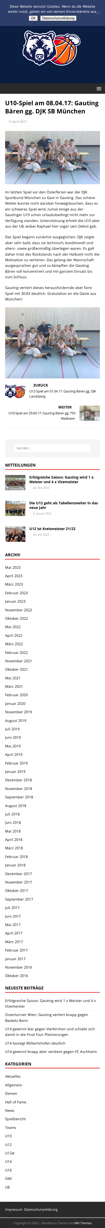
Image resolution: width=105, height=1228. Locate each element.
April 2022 (13, 635)
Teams (10, 1127)
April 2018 (13, 839)
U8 (7, 1187)
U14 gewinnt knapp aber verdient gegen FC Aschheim (51, 1051)
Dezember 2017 (18, 873)
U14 (8, 1161)
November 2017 (18, 882)
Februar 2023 (16, 592)
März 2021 (14, 686)
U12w (10, 1153)
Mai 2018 (13, 831)
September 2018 (19, 797)
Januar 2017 (15, 958)
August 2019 (15, 720)
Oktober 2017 (16, 890)
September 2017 (19, 899)
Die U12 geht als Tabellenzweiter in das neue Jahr (63, 505)
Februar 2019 (16, 763)
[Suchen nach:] (52, 448)
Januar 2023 (15, 601)
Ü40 (8, 1178)
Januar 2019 (15, 771)
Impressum (13, 1209)
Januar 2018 (15, 865)
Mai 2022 (13, 626)
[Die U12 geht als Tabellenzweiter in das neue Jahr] (15, 512)
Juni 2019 (13, 737)
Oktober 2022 (16, 618)
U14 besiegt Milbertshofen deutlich (35, 1043)
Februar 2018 (16, 856)
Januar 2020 (15, 703)
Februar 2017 (16, 950)
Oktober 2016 (16, 975)
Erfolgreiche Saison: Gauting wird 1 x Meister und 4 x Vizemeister (61, 479)
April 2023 (13, 575)
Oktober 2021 (16, 669)
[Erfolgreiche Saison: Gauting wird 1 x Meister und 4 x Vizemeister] (15, 487)
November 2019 (18, 711)
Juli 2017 (12, 907)
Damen (11, 1093)
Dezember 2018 (18, 779)
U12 (8, 1144)
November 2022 (18, 610)
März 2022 (14, 643)
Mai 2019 (13, 746)
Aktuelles (13, 1076)
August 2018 (15, 805)
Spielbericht (15, 1118)
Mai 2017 (13, 924)
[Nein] (98, 13)
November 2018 (18, 788)
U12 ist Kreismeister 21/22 (52, 528)
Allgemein (13, 1084)
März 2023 (14, 584)
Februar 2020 (16, 694)
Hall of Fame (15, 1102)
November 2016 (18, 967)
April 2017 (13, 933)
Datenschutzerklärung (41, 1209)
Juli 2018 (12, 814)
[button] (98, 88)
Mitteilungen (20, 465)
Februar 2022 (16, 652)
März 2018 (14, 848)
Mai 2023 (13, 567)
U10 (8, 1135)
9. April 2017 (18, 121)
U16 (8, 1170)
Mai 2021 (13, 678)
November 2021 (18, 660)
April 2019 (13, 754)
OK (33, 18)
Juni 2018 (13, 822)
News (10, 1110)
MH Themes (83, 1223)
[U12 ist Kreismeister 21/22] (15, 538)
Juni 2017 (13, 916)
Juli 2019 (12, 729)
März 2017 (14, 941)
